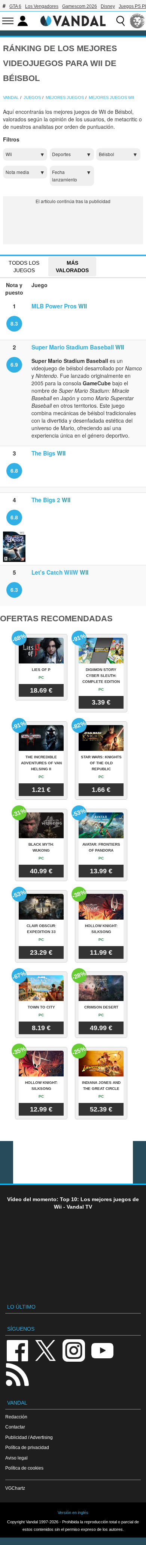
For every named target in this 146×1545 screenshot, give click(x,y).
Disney (108, 6)
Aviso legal (16, 1457)
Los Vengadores (41, 6)
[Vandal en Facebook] (17, 1349)
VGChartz (15, 1488)
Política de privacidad (27, 1447)
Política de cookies (24, 1467)
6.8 (14, 470)
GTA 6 (15, 6)
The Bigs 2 (45, 500)
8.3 (14, 323)
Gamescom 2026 (79, 6)
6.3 (14, 589)
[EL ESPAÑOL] (137, 20)
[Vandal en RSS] (17, 1373)
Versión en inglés (73, 1512)
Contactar (15, 1426)
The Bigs (43, 453)
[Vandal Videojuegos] (73, 20)
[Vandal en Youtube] (102, 1349)
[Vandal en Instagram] (74, 1349)
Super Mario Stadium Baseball (72, 347)
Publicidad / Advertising (29, 1437)
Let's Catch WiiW (54, 572)
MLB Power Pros (54, 306)
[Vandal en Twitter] (46, 1349)
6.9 (14, 364)
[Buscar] (120, 21)
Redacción (16, 1416)
